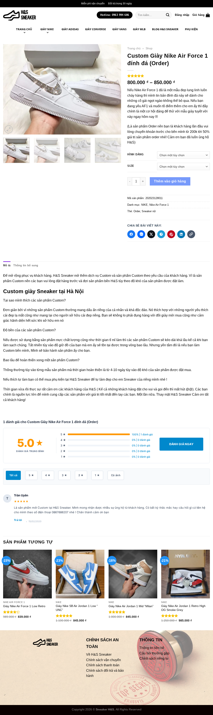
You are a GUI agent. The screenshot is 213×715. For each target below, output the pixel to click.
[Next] (113, 89)
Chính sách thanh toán (102, 665)
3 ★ (64, 475)
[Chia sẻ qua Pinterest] (171, 234)
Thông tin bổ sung (25, 265)
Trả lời (18, 520)
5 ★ (31, 475)
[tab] (6, 265)
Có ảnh (115, 475)
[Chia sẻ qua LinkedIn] (181, 234)
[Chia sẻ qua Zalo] (141, 234)
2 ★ (81, 475)
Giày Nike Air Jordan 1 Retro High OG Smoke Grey (183, 608)
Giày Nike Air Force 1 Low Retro (24, 606)
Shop (149, 48)
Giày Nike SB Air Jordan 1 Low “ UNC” (77, 608)
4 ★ (47, 475)
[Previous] (11, 89)
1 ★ (97, 475)
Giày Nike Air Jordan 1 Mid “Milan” (131, 606)
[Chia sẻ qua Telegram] (161, 234)
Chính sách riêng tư (153, 658)
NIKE (144, 204)
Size (130, 165)
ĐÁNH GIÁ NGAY (181, 444)
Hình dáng (135, 154)
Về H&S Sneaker (98, 654)
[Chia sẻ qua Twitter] (151, 234)
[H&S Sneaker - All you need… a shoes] (28, 15)
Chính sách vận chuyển (103, 660)
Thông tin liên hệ (151, 648)
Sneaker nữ (149, 211)
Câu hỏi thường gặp (154, 653)
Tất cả (13, 475)
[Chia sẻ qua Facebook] (131, 234)
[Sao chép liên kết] (191, 234)
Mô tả (6, 265)
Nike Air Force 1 (159, 204)
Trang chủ (134, 48)
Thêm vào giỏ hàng (170, 181)
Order (137, 211)
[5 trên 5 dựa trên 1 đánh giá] (168, 75)
